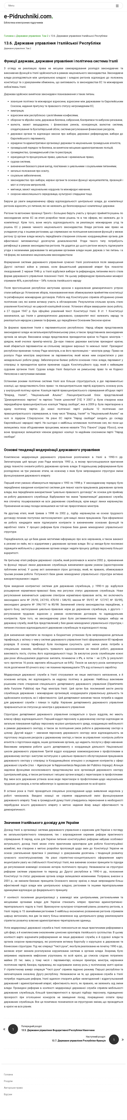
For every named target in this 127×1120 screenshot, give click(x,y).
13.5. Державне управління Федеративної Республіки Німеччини (58, 1030)
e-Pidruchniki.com (28, 16)
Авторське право (13, 1087)
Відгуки (8, 1094)
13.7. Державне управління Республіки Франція (79, 1040)
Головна (9, 35)
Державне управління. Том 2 (32, 35)
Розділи (8, 1081)
